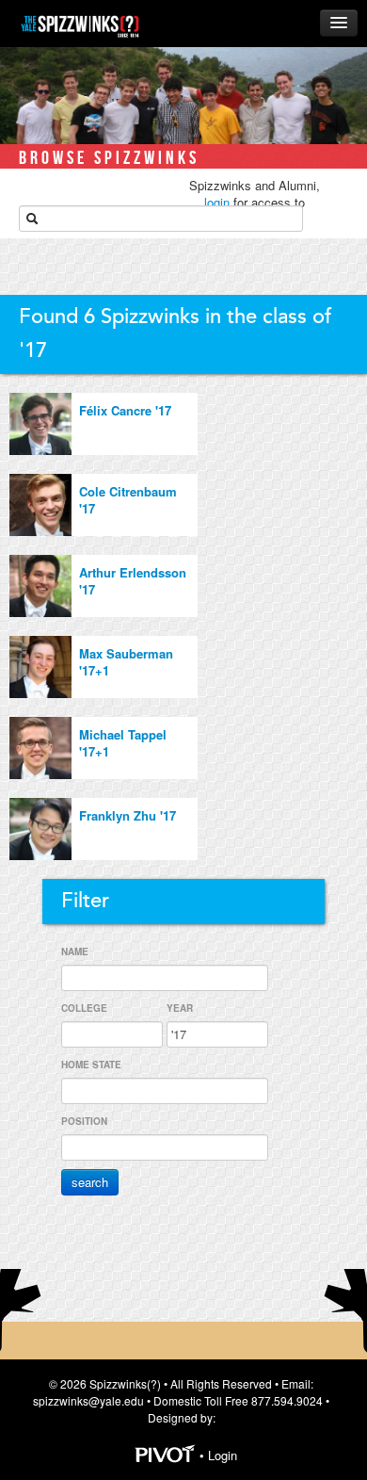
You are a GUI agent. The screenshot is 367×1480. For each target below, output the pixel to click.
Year (180, 1008)
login (217, 202)
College (84, 1008)
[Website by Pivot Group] (165, 1456)
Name (74, 951)
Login (222, 1456)
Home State (91, 1064)
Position (84, 1121)
